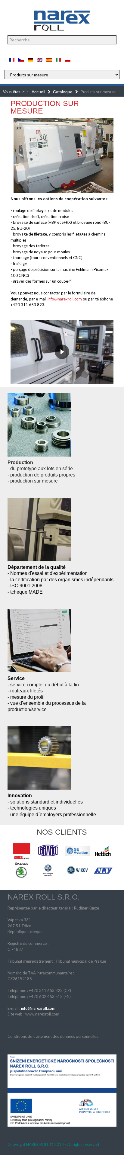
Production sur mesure (45, 107)
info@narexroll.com (65, 299)
